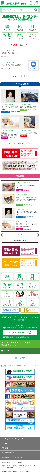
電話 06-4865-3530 (18, 332)
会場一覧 (11, 365)
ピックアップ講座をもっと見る (20, 143)
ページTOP (21, 358)
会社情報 (5, 448)
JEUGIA (4, 443)
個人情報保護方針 (8, 453)
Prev (2, 235)
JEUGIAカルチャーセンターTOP (13, 439)
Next (38, 235)
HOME (7, 351)
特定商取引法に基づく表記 (11, 457)
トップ (4, 365)
